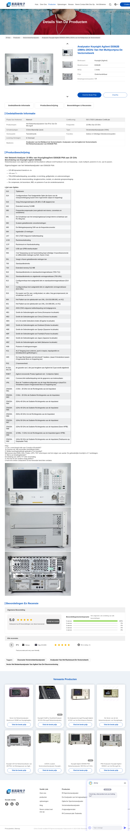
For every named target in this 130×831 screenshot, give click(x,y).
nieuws (71, 4)
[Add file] (89, 828)
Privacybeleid (9, 828)
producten (52, 4)
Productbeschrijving (49, 105)
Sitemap (17, 828)
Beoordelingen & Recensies (79, 105)
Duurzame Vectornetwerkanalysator (31, 660)
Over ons (43, 793)
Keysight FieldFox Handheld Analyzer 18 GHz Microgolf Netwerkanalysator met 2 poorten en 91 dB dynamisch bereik (50, 719)
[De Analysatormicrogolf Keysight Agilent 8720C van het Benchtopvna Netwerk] (80, 701)
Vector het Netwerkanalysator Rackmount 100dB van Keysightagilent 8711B (19, 719)
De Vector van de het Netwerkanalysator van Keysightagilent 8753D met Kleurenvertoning (111, 719)
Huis (36, 4)
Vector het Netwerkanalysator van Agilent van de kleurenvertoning (32, 664)
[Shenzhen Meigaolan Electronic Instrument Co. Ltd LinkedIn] (12, 804)
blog (41, 805)
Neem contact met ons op (46, 811)
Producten (16, 37)
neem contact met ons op (85, 4)
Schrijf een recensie (53, 621)
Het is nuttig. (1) (85, 645)
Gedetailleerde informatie (19, 105)
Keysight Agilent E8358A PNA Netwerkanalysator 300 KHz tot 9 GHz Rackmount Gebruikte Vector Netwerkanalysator (80, 765)
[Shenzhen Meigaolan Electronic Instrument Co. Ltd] (16, 4)
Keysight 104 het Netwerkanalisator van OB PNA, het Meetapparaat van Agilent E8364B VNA (19, 765)
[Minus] (125, 783)
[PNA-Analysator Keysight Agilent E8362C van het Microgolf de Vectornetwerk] (111, 746)
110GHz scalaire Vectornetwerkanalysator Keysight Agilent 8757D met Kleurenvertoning (49, 765)
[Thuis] (16, 794)
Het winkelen (101, 4)
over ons (43, 4)
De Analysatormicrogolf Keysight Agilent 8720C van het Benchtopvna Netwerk (80, 719)
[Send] (125, 828)
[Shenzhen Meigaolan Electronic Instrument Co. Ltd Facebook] (7, 804)
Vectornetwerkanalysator (31, 37)
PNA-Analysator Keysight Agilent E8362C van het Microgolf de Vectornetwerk (111, 765)
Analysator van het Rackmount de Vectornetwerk (69, 660)
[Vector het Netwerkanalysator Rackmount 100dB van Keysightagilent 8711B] (19, 701)
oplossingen (62, 4)
